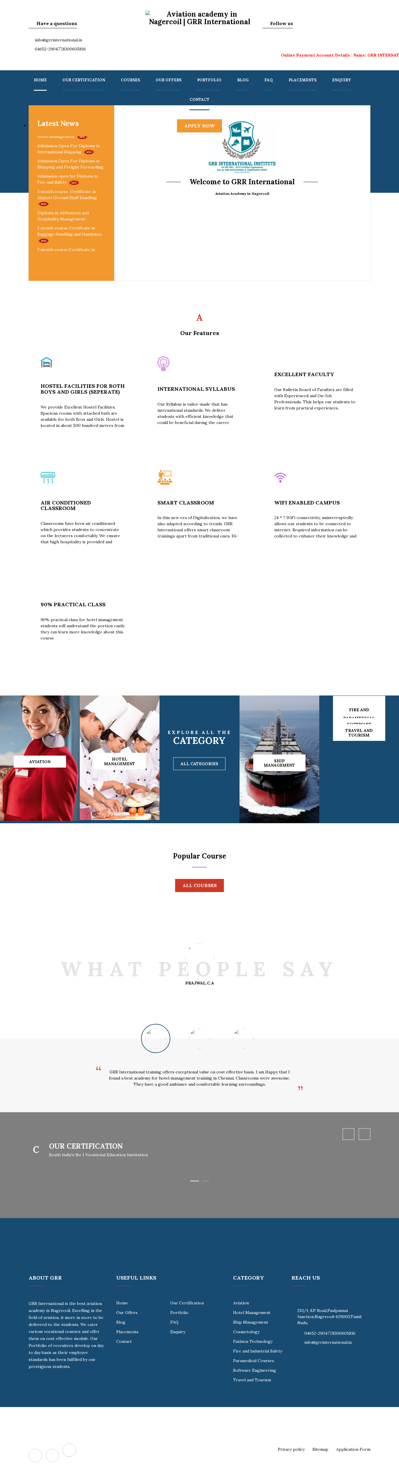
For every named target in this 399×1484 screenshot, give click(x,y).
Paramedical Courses (253, 1360)
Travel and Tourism (252, 1380)
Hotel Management (251, 1312)
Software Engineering (254, 1370)
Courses (130, 80)
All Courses (200, 885)
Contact (199, 99)
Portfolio (209, 80)
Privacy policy (291, 1449)
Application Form (353, 1449)
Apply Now (199, 126)
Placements (302, 80)
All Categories (199, 763)
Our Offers (168, 80)
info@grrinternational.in (58, 40)
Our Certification (84, 80)
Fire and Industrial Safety (257, 1351)
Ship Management (250, 1322)
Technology (27, 752)
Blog (243, 80)
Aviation (241, 1303)
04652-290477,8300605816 (60, 49)
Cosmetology (246, 1331)
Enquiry (341, 80)
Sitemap (320, 1449)
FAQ (268, 80)
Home (40, 80)
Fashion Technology (253, 1341)
